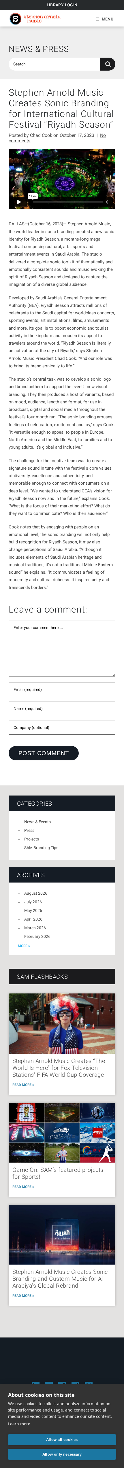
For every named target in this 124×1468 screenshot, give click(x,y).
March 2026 (35, 927)
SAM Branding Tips (41, 847)
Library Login (62, 5)
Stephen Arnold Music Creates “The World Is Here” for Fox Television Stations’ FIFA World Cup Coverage (58, 1067)
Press (29, 830)
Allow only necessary (62, 1454)
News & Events (37, 821)
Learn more (19, 1424)
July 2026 (33, 902)
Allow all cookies (62, 1439)
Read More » (23, 1085)
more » (24, 946)
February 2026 (37, 936)
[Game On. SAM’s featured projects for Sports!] (62, 1133)
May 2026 (33, 910)
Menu (107, 19)
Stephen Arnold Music (35, 19)
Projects (31, 839)
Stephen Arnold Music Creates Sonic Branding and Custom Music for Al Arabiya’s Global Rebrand (60, 1278)
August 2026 (35, 893)
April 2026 (33, 919)
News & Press (39, 49)
